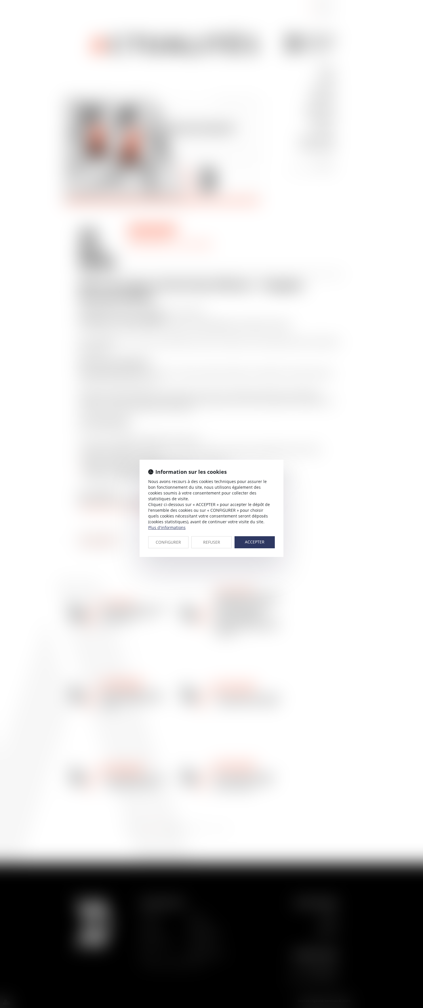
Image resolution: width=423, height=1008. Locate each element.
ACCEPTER (254, 542)
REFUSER (211, 542)
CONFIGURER (168, 542)
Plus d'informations (167, 527)
